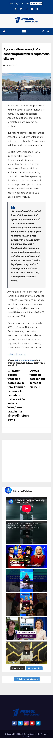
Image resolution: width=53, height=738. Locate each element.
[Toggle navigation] (24, 31)
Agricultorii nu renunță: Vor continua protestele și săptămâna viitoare (26, 53)
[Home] (4, 31)
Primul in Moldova (24, 360)
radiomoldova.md (16, 354)
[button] (43, 31)
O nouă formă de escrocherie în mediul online (37, 379)
